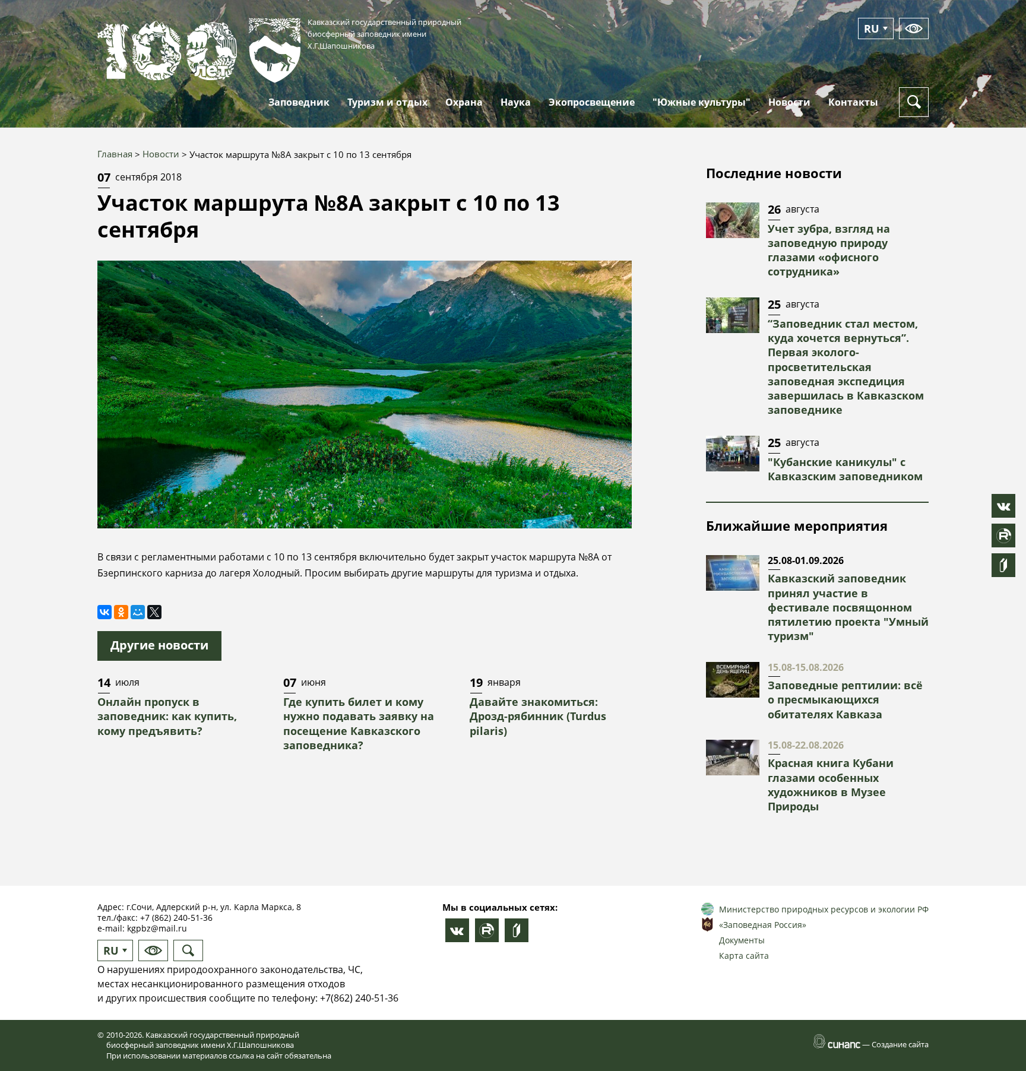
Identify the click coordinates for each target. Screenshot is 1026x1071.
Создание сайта (900, 1044)
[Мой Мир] (138, 612)
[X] (154, 612)
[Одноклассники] (121, 612)
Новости (160, 154)
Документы (742, 940)
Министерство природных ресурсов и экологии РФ (824, 909)
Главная (114, 154)
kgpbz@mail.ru (157, 928)
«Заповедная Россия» (762, 924)
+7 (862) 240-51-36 (176, 917)
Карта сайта (744, 955)
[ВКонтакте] (104, 612)
